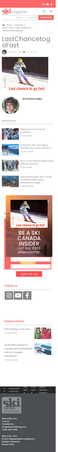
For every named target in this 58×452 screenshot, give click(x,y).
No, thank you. (29, 282)
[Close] (48, 201)
